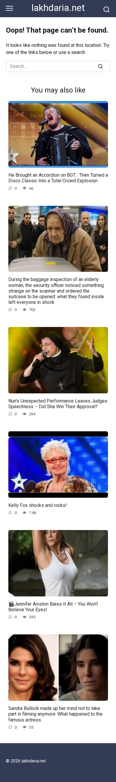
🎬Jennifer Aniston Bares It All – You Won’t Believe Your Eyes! (53, 606)
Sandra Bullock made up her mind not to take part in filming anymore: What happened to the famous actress (55, 714)
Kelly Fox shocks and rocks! (37, 505)
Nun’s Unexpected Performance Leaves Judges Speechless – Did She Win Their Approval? (57, 403)
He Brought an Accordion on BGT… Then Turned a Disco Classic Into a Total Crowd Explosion (58, 177)
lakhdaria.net (58, 7)
